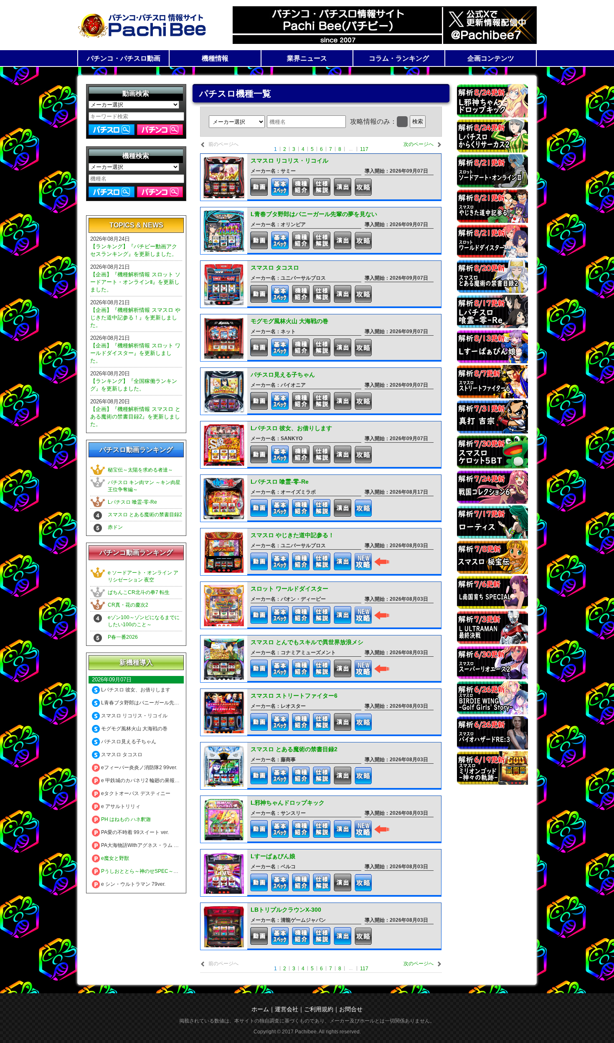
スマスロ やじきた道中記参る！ (292, 535)
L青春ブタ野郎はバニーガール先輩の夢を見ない (314, 214)
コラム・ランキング (399, 58)
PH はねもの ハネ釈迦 (125, 819)
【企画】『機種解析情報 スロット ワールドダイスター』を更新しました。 (135, 353)
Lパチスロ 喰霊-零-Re (132, 502)
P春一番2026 (123, 637)
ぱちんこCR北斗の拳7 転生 (139, 592)
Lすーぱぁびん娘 (273, 856)
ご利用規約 (318, 1009)
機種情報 (215, 58)
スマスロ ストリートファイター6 (294, 695)
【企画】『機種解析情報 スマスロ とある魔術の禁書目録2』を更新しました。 (135, 416)
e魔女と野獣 (114, 858)
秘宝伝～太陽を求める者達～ (140, 470)
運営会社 (286, 1009)
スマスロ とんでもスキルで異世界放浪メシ (307, 642)
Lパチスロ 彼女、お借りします (291, 428)
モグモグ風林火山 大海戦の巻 (289, 321)
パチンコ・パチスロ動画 (123, 58)
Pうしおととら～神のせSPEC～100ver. (145, 871)
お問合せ (351, 1009)
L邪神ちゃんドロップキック (288, 802)
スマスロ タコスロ (275, 267)
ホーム (260, 1009)
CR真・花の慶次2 (128, 605)
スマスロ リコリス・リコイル (289, 160)
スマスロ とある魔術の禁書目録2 (145, 515)
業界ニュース (307, 58)
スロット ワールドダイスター (289, 588)
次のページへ (418, 144)
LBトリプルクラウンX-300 (286, 909)
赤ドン (115, 527)
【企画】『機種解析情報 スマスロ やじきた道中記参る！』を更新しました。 (135, 317)
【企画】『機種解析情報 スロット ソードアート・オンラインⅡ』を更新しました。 (135, 282)
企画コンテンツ (490, 58)
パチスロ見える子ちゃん (283, 374)
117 (364, 149)
